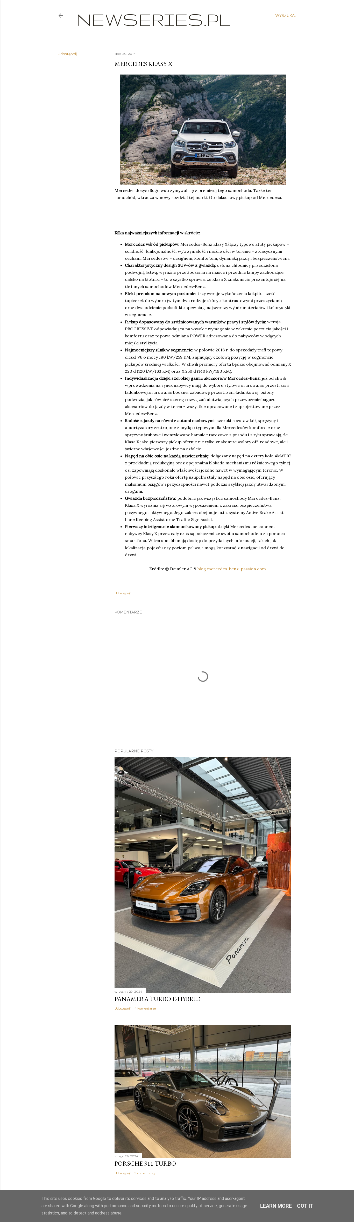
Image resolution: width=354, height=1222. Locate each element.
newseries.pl (153, 19)
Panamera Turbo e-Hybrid (158, 999)
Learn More (276, 1206)
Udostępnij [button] (67, 54)
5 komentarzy (144, 1173)
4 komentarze (145, 1008)
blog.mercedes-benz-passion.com (231, 568)
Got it (305, 1206)
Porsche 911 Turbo (145, 1163)
